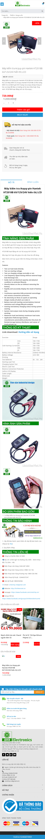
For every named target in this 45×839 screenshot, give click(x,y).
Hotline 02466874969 (22, 837)
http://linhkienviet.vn (18, 588)
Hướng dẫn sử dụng (29, 332)
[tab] (11, 182)
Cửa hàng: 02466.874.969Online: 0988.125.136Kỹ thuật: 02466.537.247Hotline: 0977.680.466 (9, 776)
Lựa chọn (37, 644)
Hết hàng (15, 644)
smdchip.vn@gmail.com (17, 585)
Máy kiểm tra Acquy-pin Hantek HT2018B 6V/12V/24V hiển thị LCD (11, 667)
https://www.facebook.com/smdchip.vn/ (25, 592)
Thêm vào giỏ (23, 109)
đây (11, 544)
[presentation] (11, 182)
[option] (21, 41)
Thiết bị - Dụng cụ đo (16, 15)
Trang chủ (5, 15)
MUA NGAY (22, 114)
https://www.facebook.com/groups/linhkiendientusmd (21, 599)
